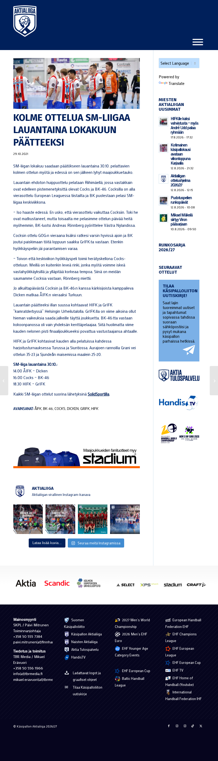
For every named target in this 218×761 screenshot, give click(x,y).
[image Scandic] (59, 585)
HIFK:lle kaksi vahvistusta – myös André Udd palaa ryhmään (184, 125)
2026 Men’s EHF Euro (131, 637)
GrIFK (85, 408)
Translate (177, 83)
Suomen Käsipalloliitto (74, 623)
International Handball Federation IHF (183, 695)
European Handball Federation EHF (183, 623)
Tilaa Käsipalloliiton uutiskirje (87, 690)
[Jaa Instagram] (177, 726)
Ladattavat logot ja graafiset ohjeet (87, 676)
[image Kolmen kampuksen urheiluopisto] (90, 585)
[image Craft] (198, 587)
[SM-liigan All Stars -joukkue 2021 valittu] (4, 380)
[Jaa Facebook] (169, 726)
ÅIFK (38, 408)
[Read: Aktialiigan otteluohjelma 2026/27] (163, 179)
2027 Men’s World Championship (132, 623)
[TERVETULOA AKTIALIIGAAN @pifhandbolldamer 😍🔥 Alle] (92, 519)
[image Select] (127, 587)
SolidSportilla (98, 394)
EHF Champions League (181, 637)
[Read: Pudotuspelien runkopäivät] (163, 200)
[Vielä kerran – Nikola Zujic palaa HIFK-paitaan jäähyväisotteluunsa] (214, 380)
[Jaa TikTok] (193, 726)
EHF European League (179, 651)
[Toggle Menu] (197, 42)
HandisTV (78, 657)
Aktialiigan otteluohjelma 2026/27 (180, 180)
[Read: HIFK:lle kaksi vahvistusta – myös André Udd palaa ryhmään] (163, 121)
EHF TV (177, 670)
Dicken (73, 408)
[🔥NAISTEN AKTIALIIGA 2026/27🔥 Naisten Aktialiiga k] (28, 519)
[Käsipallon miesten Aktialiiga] (24, 21)
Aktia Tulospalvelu (84, 649)
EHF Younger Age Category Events (131, 651)
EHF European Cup (135, 670)
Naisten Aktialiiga (84, 641)
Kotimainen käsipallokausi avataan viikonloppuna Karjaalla (180, 154)
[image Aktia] (27, 585)
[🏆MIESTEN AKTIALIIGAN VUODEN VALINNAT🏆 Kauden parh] (125, 519)
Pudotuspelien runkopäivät (181, 200)
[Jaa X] (201, 726)
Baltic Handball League (129, 681)
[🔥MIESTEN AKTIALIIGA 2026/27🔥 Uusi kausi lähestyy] (60, 519)
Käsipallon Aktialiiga (86, 634)
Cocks (59, 408)
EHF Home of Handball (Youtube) (179, 681)
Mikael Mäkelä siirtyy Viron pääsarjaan (181, 219)
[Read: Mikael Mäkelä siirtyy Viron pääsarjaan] (163, 218)
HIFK (94, 408)
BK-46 (48, 408)
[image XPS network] (151, 587)
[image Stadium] (174, 587)
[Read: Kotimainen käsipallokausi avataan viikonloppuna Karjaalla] (163, 148)
